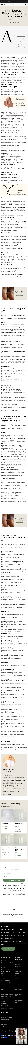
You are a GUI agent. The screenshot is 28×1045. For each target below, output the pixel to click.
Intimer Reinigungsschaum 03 (20, 849)
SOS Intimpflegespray (6, 998)
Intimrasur (18, 1002)
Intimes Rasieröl (5, 1005)
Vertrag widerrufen (8, 948)
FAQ (2, 973)
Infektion (12, 439)
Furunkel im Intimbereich (18, 995)
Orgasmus (6, 153)
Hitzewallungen (8, 603)
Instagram (10, 794)
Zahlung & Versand (6, 1015)
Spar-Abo (3, 965)
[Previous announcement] (1, 1)
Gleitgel (3, 1001)
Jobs (2, 975)
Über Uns (3, 960)
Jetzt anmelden (14, 880)
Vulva (18, 92)
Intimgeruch (20, 445)
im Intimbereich (22, 456)
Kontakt (3, 967)
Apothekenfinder (5, 980)
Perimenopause (19, 998)
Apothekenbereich (6, 982)
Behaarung (15, 456)
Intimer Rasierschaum (7, 1008)
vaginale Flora (6, 589)
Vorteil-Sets (18, 969)
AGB (2, 1026)
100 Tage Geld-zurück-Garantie (5, 970)
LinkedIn (5, 794)
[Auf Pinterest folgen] (9, 1031)
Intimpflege (18, 973)
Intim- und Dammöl (6, 996)
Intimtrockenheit (19, 975)
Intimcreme (5, 823)
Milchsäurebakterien (6, 212)
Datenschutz (4, 1022)
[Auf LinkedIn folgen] (13, 1031)
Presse (3, 978)
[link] (14, 293)
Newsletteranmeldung (7, 962)
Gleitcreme (4, 1003)
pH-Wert (11, 448)
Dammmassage (19, 1000)
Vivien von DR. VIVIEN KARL (22, 1036)
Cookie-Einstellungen (6, 1017)
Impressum (4, 1024)
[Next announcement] (26, 1)
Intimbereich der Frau (21, 992)
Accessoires (18, 971)
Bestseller (17, 961)
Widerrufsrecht (5, 1019)
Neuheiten (18, 964)
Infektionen (18, 978)
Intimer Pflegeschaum (7, 994)
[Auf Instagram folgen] (6, 1031)
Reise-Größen (18, 966)
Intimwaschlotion (5, 992)
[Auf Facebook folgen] (2, 1031)
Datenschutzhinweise (13, 893)
